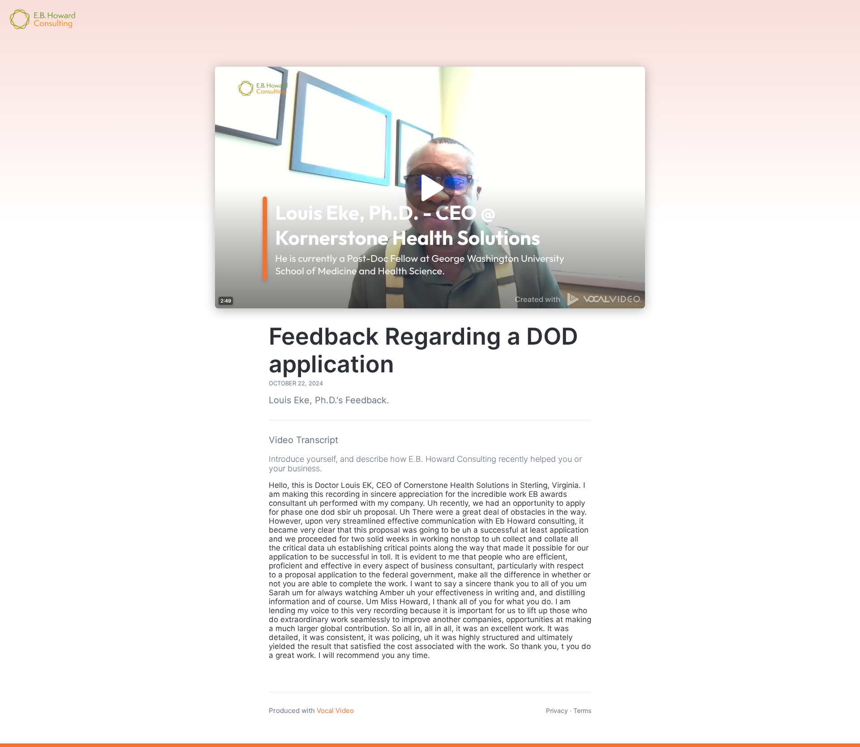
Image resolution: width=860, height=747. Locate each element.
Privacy (557, 710)
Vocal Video (335, 710)
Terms (582, 710)
